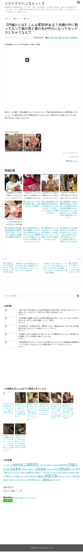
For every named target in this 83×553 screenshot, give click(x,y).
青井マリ (39, 480)
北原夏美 (15, 468)
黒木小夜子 (56, 480)
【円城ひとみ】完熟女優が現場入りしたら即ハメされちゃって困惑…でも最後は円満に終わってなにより (8, 409)
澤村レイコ (10, 476)
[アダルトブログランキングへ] (7, 498)
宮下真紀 (72, 469)
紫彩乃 (41, 476)
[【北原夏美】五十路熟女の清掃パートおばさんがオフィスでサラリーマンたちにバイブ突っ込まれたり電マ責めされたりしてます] (14, 182)
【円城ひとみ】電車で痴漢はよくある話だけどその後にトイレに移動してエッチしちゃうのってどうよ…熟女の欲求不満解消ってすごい (56, 411)
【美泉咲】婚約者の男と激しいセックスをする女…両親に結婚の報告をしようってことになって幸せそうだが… (44, 410)
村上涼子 (47, 472)
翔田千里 (51, 476)
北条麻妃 (24, 469)
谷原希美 (17, 480)
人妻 (55, 38)
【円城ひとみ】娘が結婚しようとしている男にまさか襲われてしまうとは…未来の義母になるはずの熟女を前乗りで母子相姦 (20, 441)
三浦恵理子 (31, 464)
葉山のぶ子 (69, 476)
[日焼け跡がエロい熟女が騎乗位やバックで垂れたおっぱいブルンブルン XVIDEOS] (51, 182)
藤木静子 (6, 480)
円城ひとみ (72, 161)
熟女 (67, 38)
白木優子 (26, 476)
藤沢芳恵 (12, 480)
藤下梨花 (76, 476)
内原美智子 (63, 465)
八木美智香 (55, 465)
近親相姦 (73, 38)
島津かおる (11, 472)
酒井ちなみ (23, 480)
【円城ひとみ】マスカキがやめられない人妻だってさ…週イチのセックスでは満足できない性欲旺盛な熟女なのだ (20, 410)
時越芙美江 (30, 472)
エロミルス (74, 156)
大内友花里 (49, 469)
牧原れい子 (19, 476)
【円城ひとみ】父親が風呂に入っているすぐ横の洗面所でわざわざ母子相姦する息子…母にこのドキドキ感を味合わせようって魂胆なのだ (68, 411)
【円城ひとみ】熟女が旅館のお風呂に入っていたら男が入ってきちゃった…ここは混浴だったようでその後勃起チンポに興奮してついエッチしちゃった (8, 443)
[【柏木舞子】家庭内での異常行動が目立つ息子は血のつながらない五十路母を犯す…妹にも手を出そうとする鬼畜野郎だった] (69, 182)
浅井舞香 (71, 472)
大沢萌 (55, 469)
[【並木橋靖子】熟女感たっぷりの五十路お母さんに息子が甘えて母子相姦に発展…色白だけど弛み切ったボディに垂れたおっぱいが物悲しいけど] (14, 209)
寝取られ (61, 38)
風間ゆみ (47, 479)
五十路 (50, 38)
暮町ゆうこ (39, 472)
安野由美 (64, 469)
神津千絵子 (33, 476)
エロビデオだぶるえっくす (25, 3)
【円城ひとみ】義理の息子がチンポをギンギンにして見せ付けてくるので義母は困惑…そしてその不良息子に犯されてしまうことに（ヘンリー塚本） (32, 412)
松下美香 (53, 472)
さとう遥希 (6, 465)
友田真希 (41, 469)
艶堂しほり (61, 476)
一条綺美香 (16, 464)
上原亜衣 (42, 465)
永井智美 (58, 472)
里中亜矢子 (32, 480)
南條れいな (31, 469)
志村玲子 (23, 472)
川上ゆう (17, 472)
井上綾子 (48, 465)
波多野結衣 (65, 472)
